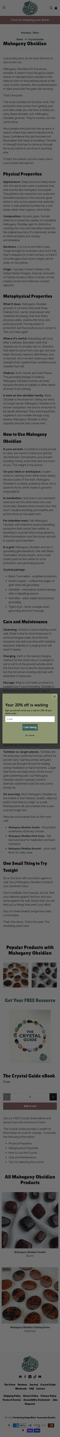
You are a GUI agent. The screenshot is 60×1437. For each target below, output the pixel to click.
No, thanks (29, 735)
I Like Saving (30, 727)
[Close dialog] (54, 696)
